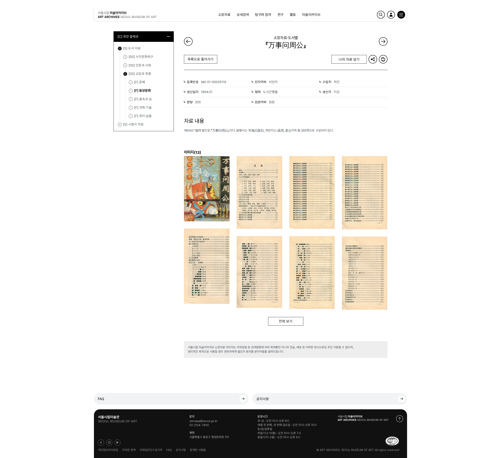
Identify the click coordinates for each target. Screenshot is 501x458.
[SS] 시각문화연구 (125, 57)
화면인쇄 (383, 59)
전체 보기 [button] (285, 321)
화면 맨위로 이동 (399, 418)
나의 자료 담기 (349, 59)
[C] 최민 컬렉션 (128, 37)
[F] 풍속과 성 (143, 99)
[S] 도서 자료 (120, 48)
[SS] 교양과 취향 (125, 74)
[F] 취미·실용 (143, 116)
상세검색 (243, 15)
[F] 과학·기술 (143, 108)
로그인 (391, 15)
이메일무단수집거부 (151, 450)
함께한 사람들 (198, 450)
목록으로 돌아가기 (200, 59)
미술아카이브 (311, 15)
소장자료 (224, 15)
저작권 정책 (129, 450)
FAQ (101, 399)
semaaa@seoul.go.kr (203, 421)
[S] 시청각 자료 (120, 124)
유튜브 (117, 442)
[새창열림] (117, 418)
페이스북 (101, 442)
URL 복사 (373, 59)
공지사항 (262, 399)
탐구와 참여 (263, 15)
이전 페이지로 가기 (188, 41)
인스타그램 (109, 442)
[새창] (392, 441)
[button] (401, 15)
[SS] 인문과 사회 (125, 65)
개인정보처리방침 (108, 450)
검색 (381, 15)
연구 (281, 15)
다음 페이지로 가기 (383, 41)
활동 (293, 15)
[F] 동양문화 (142, 90)
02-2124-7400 (199, 425)
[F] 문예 (139, 82)
